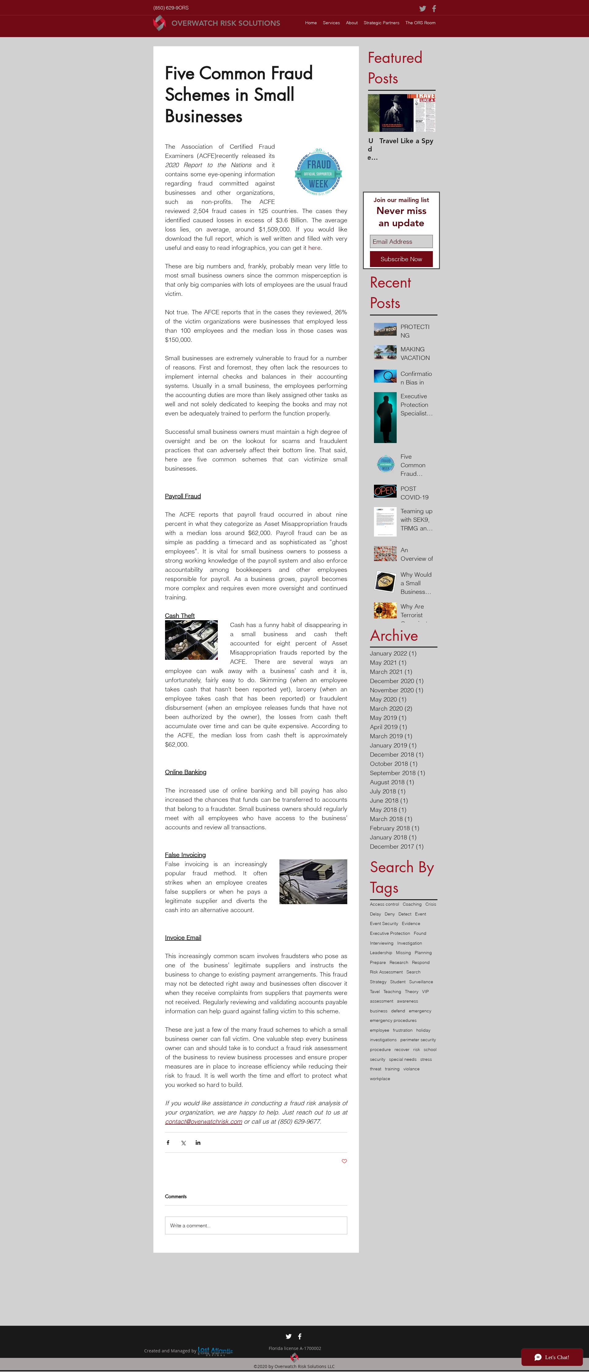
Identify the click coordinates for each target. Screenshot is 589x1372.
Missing (403, 952)
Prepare (378, 962)
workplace (380, 1078)
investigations (383, 1039)
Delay (375, 914)
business (378, 1011)
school (430, 1049)
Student (398, 981)
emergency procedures (393, 1020)
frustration (403, 1030)
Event (420, 914)
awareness (407, 1001)
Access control (384, 904)
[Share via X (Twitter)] (183, 1142)
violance (411, 1069)
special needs (403, 1059)
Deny (390, 914)
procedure (380, 1049)
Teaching (392, 991)
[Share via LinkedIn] (198, 1142)
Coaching (412, 904)
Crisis (430, 904)
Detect (404, 914)
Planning (423, 952)
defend (398, 1011)
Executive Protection (390, 933)
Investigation (409, 943)
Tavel (375, 991)
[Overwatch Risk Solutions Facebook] (434, 8)
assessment (381, 1001)
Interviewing (382, 943)
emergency (420, 1011)
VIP (425, 991)
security (377, 1059)
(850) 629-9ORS (171, 8)
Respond (421, 962)
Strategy (378, 981)
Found (420, 933)
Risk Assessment (386, 972)
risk (416, 1049)
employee (379, 1030)
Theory (411, 991)
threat (375, 1069)
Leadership (381, 952)
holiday (423, 1030)
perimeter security (418, 1039)
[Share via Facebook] (168, 1142)
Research (399, 962)
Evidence (411, 923)
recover (402, 1049)
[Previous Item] (377, 113)
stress (426, 1059)
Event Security (384, 923)
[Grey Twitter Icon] (422, 8)
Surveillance (421, 981)
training (392, 1069)
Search (413, 972)
